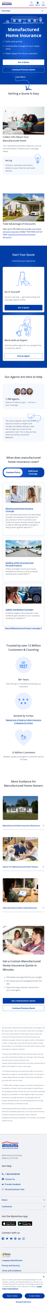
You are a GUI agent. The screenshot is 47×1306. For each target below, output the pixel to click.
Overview (6, 10)
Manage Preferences (23, 1302)
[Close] (43, 1276)
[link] (11, 1174)
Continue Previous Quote (23, 69)
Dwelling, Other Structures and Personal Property (19, 564)
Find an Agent (23, 356)
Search (31, 5)
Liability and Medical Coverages (19, 609)
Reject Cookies (12, 1296)
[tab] (13, 472)
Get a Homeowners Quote (23, 1001)
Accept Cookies (34, 1296)
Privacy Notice (12, 1289)
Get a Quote (23, 62)
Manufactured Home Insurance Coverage (19, 509)
